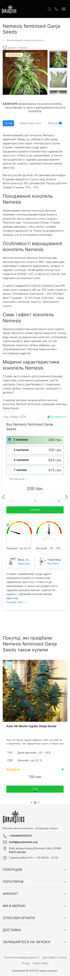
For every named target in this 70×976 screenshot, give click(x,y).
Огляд (8, 123)
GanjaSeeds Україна (46, 828)
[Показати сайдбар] (63, 9)
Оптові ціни (16, 479)
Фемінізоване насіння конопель (40, 104)
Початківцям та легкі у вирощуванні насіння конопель (35, 109)
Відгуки (54, 123)
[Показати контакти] (56, 9)
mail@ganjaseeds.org (23, 842)
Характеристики (30, 123)
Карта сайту (40, 963)
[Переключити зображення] (58, 59)
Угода (25, 963)
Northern (53, 563)
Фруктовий (25, 563)
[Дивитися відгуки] (13, 769)
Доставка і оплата (54, 957)
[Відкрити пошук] (49, 9)
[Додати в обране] (64, 664)
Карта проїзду (17, 851)
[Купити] (35, 789)
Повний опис (15, 602)
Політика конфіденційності (21, 957)
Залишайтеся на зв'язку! (26, 942)
